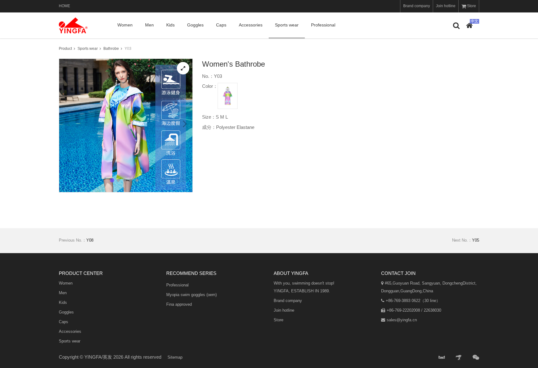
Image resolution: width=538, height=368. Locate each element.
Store (471, 6)
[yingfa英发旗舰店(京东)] (459, 357)
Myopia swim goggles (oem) (191, 294)
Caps (221, 24)
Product (65, 48)
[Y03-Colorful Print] (227, 96)
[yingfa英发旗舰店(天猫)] (442, 357)
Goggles (195, 24)
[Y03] (183, 68)
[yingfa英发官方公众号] (476, 357)
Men (149, 24)
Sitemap (175, 357)
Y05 (475, 240)
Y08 (89, 240)
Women (125, 24)
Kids (170, 24)
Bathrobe (111, 48)
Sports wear (287, 24)
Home (64, 6)
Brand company (416, 6)
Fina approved (179, 304)
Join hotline (445, 6)
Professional (323, 24)
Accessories (250, 24)
